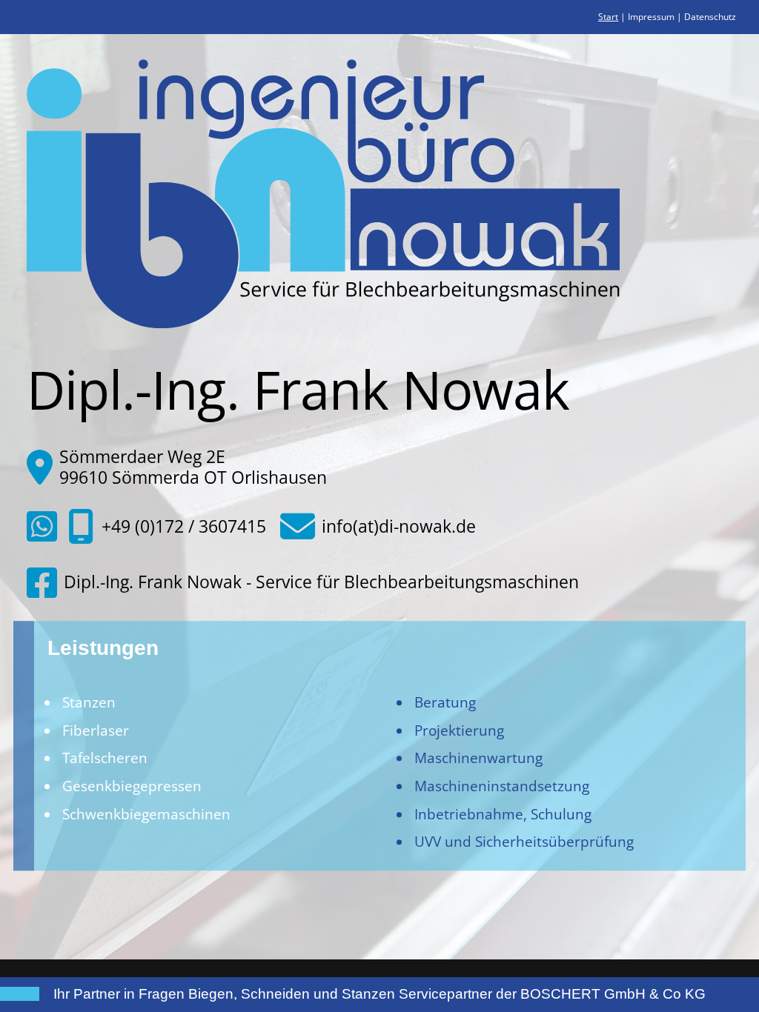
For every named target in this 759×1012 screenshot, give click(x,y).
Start (608, 16)
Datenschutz (710, 16)
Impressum (651, 16)
